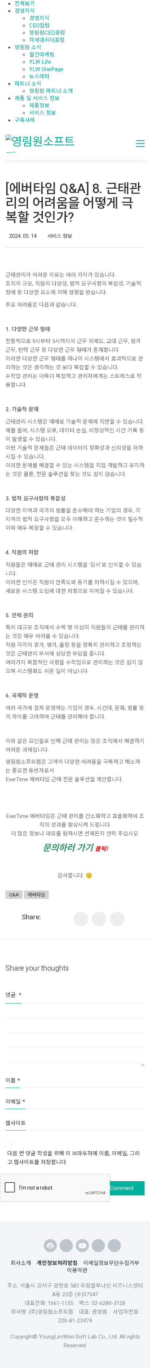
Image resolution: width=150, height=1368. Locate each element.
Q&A (14, 894)
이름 (12, 1081)
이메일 (15, 1102)
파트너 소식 (28, 84)
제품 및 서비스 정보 (37, 98)
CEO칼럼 (39, 25)
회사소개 (21, 1263)
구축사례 (25, 120)
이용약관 (77, 1270)
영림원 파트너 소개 (51, 91)
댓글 (13, 995)
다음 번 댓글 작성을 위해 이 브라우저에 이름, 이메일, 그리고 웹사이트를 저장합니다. (73, 1157)
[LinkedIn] (81, 919)
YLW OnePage (46, 69)
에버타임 (36, 894)
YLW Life (40, 62)
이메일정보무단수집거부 (111, 1263)
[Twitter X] (117, 919)
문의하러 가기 (75, 848)
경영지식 (25, 11)
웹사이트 (15, 1123)
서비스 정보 (42, 113)
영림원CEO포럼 (47, 33)
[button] (140, 143)
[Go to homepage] (43, 143)
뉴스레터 (39, 76)
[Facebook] (99, 919)
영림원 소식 (28, 47)
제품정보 (39, 106)
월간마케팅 (42, 55)
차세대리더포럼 (47, 40)
